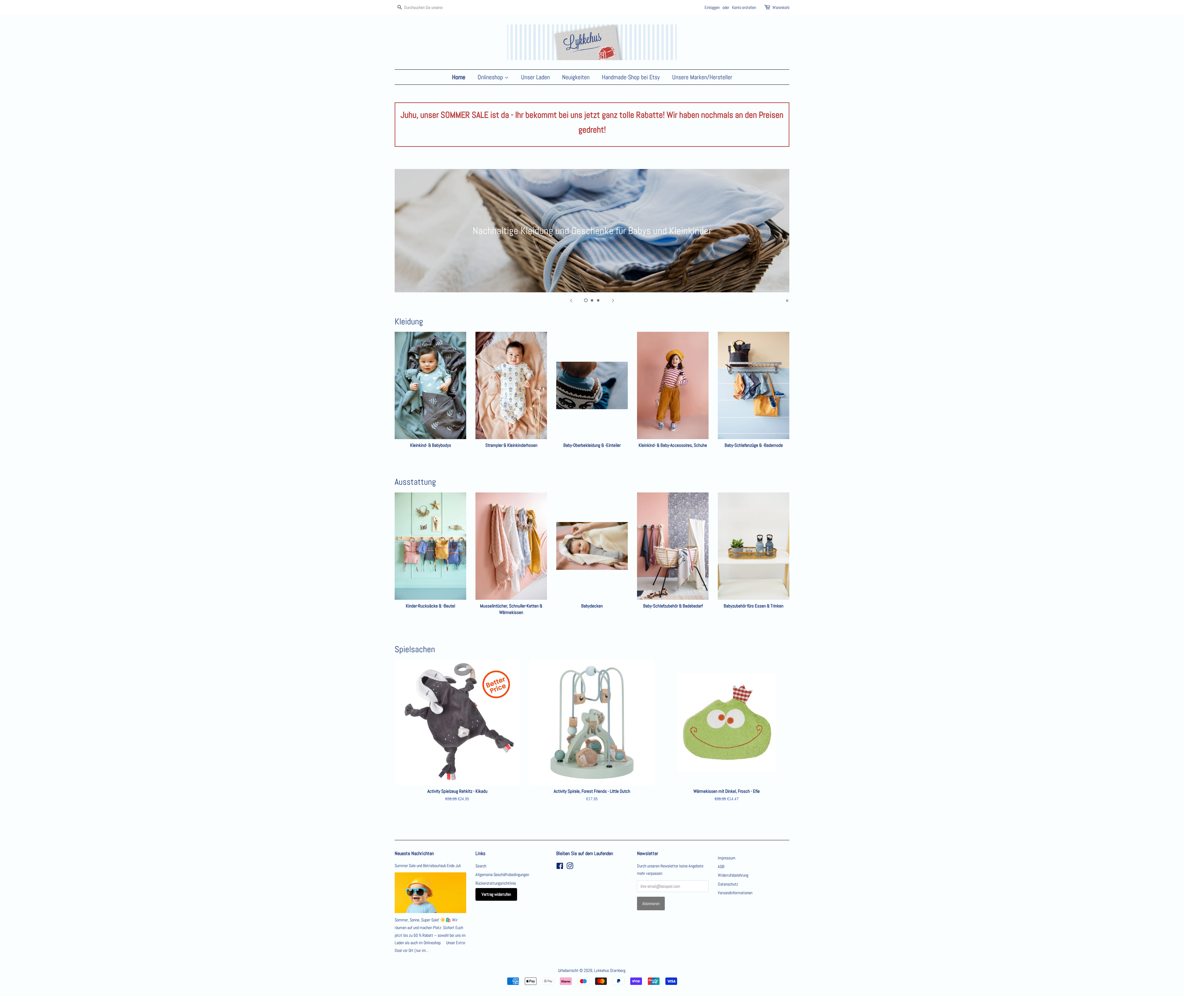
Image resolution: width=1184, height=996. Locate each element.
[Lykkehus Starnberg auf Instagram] (569, 867)
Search (480, 866)
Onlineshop (491, 77)
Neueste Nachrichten (414, 853)
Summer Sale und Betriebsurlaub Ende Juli (428, 865)
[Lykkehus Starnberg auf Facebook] (559, 867)
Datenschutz (728, 884)
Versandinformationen (735, 892)
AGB (721, 866)
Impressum (726, 858)
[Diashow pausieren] (787, 300)
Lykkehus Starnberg (609, 970)
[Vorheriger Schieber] (571, 300)
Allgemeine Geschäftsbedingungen (502, 874)
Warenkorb (780, 7)
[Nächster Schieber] (613, 300)
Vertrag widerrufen (496, 894)
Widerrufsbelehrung (733, 875)
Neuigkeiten (576, 77)
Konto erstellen (744, 7)
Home (458, 77)
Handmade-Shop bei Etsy (631, 77)
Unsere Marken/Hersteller (702, 77)
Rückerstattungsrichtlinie (495, 883)
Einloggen (712, 7)
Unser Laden (535, 77)
